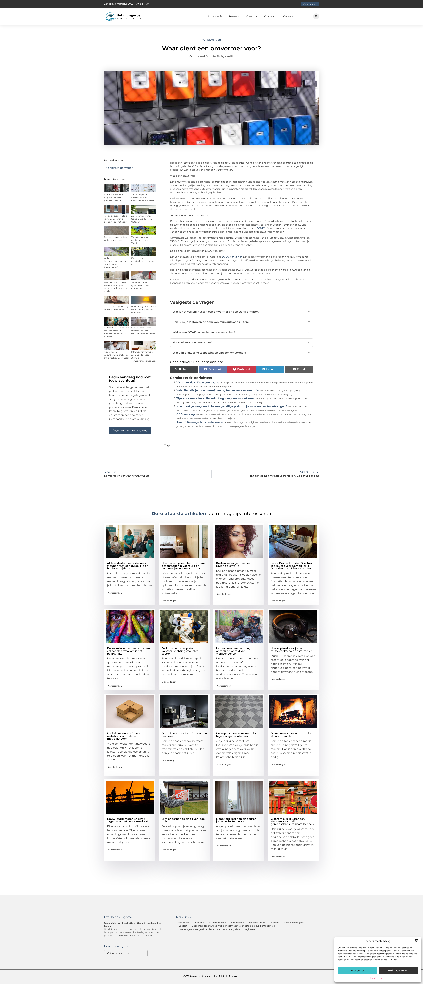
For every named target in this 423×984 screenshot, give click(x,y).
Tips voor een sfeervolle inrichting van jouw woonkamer (215, 398)
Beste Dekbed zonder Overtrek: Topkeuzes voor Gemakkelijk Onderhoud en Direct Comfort (292, 566)
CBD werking (185, 414)
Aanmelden (237, 922)
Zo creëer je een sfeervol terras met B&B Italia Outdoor (143, 219)
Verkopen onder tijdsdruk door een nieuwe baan (140, 285)
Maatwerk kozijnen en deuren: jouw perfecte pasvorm (236, 820)
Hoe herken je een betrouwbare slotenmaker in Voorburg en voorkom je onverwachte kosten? (184, 566)
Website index (257, 922)
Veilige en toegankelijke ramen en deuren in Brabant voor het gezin (115, 219)
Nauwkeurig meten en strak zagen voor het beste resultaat (127, 820)
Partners (234, 16)
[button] (416, 941)
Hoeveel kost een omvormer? (241, 342)
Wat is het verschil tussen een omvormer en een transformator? (241, 311)
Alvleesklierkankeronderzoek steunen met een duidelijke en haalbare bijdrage (127, 566)
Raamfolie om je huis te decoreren (200, 422)
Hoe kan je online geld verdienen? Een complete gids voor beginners (217, 929)
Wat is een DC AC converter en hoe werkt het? (241, 332)
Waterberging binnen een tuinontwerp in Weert (141, 240)
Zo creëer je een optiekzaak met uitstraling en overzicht (142, 197)
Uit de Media (214, 16)
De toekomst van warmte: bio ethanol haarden (291, 735)
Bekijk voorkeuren (398, 970)
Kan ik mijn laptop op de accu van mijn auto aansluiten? (241, 322)
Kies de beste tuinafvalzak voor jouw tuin (142, 261)
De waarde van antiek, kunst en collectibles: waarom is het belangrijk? (128, 651)
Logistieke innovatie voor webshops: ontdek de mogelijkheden (124, 736)
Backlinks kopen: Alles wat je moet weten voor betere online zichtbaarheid (233, 926)
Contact (288, 16)
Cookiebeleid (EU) (294, 922)
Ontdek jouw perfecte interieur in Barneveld (184, 735)
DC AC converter (232, 256)
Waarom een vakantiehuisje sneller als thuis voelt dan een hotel (116, 355)
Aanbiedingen (211, 39)
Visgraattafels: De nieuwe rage (197, 382)
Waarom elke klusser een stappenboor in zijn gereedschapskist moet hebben (292, 821)
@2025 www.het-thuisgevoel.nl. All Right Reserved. (211, 976)
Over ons (252, 16)
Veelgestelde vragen (119, 167)
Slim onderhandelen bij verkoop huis (183, 820)
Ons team (270, 16)
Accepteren (357, 970)
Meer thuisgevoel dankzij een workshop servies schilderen (143, 309)
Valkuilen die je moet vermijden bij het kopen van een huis (217, 390)
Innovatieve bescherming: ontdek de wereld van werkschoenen (233, 651)
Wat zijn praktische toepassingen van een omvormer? (241, 352)
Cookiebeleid (376, 978)
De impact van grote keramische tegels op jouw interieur (238, 735)
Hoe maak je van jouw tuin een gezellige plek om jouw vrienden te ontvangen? (231, 406)
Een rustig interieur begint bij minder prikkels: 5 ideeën (113, 197)
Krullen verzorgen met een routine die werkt (234, 564)
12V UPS (260, 228)
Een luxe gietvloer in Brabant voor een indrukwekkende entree (143, 331)
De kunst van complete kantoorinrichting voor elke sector (180, 651)
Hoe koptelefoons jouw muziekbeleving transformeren (292, 650)
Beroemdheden (217, 922)
